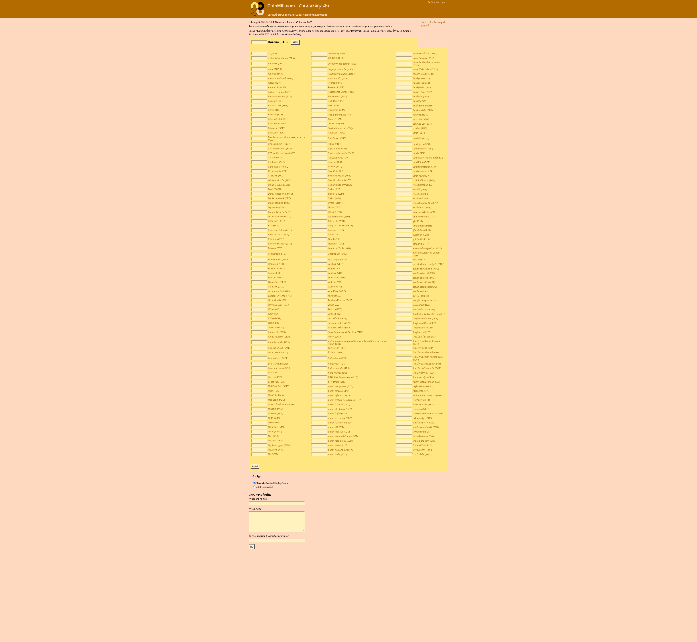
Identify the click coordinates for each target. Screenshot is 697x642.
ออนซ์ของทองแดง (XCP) (424, 278)
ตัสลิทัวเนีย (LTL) (420, 115)
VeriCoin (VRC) (335, 273)
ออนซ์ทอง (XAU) (420, 291)
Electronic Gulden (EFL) (280, 230)
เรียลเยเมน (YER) (421, 409)
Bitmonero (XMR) (276, 128)
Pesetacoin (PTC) (336, 87)
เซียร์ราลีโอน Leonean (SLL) (426, 382)
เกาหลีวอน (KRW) (421, 305)
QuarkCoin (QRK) (336, 123)
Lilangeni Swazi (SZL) (279, 368)
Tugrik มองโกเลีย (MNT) (339, 248)
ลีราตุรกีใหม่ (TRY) (421, 244)
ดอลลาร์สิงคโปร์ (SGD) (339, 432)
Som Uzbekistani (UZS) (339, 180)
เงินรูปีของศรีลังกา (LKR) (424, 323)
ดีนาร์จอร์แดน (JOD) (422, 83)
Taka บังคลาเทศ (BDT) (339, 216)
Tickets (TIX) (334, 239)
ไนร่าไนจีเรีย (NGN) (422, 454)
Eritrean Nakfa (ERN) (278, 234)
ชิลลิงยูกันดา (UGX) (337, 358)
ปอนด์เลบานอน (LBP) (423, 171)
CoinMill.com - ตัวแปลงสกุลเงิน (298, 5)
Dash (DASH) (275, 189)
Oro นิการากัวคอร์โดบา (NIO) (342, 64)
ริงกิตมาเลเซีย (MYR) (423, 226)
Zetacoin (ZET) (335, 314)
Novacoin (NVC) (276, 449)
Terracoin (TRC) (336, 230)
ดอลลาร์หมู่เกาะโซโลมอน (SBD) (343, 436)
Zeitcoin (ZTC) (335, 309)
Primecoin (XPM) (336, 110)
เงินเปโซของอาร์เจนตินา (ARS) (427, 364)
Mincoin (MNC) (275, 409)
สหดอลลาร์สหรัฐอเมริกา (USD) (427, 248)
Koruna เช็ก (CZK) (277, 332)
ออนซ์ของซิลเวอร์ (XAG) (424, 273)
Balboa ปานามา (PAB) (279, 92)
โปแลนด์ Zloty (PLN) (422, 445)
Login (442, 2)
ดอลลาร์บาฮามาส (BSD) (339, 422)
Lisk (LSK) (273, 372)
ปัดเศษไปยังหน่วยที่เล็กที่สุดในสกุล (272, 483)
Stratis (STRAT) (335, 203)
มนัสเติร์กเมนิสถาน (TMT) (425, 216)
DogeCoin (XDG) (276, 221)
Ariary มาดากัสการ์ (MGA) (280, 78)
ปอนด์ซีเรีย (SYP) (421, 138)
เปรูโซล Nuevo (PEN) (423, 386)
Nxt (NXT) (273, 454)
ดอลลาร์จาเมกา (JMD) (338, 391)
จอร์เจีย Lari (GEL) (337, 348)
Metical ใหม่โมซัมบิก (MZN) (281, 404)
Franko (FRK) (274, 273)
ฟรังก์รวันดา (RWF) (422, 207)
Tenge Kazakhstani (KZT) (340, 225)
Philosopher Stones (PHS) (341, 92)
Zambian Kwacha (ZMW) (340, 300)
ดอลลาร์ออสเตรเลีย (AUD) (340, 441)
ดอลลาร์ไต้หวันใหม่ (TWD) (425, 69)
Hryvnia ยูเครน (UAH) (278, 305)
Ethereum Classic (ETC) (280, 243)
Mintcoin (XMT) (275, 413)
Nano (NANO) (275, 431)
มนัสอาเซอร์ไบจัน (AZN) (424, 212)
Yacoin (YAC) (334, 296)
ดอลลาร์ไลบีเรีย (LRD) (423, 74)
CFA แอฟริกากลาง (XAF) (280, 148)
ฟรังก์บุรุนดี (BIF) (420, 198)
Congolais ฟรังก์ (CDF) (279, 167)
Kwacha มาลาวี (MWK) (279, 348)
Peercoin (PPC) (335, 83)
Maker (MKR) (274, 391)
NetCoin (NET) (275, 440)
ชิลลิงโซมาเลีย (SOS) (338, 373)
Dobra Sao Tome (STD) (279, 216)
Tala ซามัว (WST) (336, 221)
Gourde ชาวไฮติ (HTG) (279, 291)
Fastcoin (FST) (275, 248)
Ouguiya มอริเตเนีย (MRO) (340, 69)
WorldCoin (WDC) (337, 291)
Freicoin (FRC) (275, 277)
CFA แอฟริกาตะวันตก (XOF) (281, 153)
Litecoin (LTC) (275, 377)
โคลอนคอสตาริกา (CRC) (424, 441)
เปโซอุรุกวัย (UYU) (421, 391)
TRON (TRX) (334, 207)
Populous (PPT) (336, 101)
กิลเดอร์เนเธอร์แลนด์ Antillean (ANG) (345, 332)
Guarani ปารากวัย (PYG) (280, 296)
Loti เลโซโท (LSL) (276, 382)
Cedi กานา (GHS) (276, 162)
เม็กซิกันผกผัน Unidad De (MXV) (428, 395)
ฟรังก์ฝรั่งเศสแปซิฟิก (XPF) (425, 203)
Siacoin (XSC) (335, 166)
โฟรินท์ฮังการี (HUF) (422, 450)
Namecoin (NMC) (276, 427)
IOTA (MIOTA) (274, 318)
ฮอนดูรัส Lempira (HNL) (424, 300)
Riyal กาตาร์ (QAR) (337, 148)
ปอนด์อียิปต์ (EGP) (421, 162)
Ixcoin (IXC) (274, 323)
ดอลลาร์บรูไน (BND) (337, 413)
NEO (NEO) (274, 422)
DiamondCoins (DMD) (279, 203)
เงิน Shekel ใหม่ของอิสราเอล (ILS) (429, 314)
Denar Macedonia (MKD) (280, 194)
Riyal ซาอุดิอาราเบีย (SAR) (341, 153)
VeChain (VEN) (335, 264)
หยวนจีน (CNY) (420, 259)
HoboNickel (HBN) (277, 300)
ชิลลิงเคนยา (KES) (337, 364)
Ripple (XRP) (334, 144)
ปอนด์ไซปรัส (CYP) (422, 176)
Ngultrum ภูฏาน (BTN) (279, 445)
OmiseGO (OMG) (336, 53)
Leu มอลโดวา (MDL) (278, 358)
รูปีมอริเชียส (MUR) (422, 230)
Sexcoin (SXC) (335, 162)
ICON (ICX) (273, 314)
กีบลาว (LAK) (334, 337)
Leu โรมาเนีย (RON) (278, 364)
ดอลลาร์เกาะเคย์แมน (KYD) (341, 450)
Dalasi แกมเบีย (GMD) (279, 185)
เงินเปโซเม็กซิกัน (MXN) (424, 373)
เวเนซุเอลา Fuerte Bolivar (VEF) (428, 413)
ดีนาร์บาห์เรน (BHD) (422, 92)
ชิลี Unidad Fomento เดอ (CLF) (343, 377)
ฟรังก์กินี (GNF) (420, 189)
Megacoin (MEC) (276, 400)
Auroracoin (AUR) (277, 87)
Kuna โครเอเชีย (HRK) (279, 342)
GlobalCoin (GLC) (277, 282)
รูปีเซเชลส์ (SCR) (421, 235)
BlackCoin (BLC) (276, 132)
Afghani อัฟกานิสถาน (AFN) (281, 58)
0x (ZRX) (272, 53)
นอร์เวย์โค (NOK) (421, 119)
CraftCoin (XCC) (276, 175)
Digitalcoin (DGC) (277, 207)
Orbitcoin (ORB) (336, 58)
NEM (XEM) (274, 418)
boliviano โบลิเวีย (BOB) (339, 323)
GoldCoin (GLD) (276, 286)
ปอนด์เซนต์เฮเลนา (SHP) (425, 167)
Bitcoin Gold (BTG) (277, 123)
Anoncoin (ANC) (276, 63)
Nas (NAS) (273, 436)
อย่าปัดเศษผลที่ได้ (264, 487)
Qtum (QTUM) (335, 119)
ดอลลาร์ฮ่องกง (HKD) (338, 445)
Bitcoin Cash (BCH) (277, 119)
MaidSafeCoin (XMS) (278, 386)
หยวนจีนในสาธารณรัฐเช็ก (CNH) (428, 264)
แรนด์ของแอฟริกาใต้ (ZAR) (426, 427)
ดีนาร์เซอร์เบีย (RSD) (423, 105)
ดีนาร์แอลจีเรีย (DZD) (423, 110)
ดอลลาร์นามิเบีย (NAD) (339, 404)
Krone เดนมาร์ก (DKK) (279, 337)
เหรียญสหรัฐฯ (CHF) (422, 418)
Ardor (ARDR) (275, 69)
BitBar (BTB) (274, 110)
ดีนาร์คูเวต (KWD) (421, 78)
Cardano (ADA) (275, 157)
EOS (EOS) (273, 225)
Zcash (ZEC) (334, 305)
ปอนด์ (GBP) (419, 133)
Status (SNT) (334, 189)
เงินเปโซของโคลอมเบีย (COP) (427, 368)
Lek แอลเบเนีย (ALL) (278, 352)
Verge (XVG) (334, 268)
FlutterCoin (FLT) (276, 268)
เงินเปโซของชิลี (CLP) (423, 348)
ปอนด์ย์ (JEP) (419, 153)
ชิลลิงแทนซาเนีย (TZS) (339, 368)
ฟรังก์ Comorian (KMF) (424, 185)
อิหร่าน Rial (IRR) (421, 296)
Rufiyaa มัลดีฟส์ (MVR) (339, 158)
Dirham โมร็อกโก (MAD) (279, 212)
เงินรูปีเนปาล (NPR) (422, 332)
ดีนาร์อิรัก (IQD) (420, 101)
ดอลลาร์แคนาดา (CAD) (424, 58)
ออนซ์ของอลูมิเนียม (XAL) (425, 287)
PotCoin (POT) (335, 105)
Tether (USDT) (335, 234)
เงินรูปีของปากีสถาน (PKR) (425, 318)
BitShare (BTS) (275, 114)
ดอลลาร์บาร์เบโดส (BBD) (340, 418)
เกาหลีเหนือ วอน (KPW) (424, 309)
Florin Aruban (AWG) (278, 259)
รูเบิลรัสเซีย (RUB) (421, 239)
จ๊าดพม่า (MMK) (335, 352)
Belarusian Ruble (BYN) (280, 96)
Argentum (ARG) (276, 74)
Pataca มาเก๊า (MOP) (338, 78)
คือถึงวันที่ (268, 22)
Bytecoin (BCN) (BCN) (279, 144)
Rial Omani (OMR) (337, 138)
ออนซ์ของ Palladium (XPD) (426, 269)
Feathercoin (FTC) (277, 254)
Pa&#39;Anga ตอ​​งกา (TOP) (341, 74)
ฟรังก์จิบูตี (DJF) (420, 194)
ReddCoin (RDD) (336, 132)
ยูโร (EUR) (418, 221)
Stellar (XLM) (334, 198)
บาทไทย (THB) (420, 128)
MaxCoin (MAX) (276, 395)
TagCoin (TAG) (335, 212)
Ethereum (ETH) (276, 239)
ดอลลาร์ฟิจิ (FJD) (336, 427)
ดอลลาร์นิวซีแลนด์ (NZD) (340, 409)
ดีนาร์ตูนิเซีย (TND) (422, 87)
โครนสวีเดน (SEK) (421, 432)
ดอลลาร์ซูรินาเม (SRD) (339, 395)
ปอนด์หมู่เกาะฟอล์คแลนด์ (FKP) (428, 158)
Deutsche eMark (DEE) (279, 198)
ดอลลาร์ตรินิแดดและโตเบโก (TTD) (344, 400)
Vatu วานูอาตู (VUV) (337, 259)
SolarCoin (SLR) (336, 171)
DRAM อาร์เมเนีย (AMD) (279, 180)
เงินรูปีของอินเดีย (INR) (423, 327)
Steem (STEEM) (336, 194)
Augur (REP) (274, 83)
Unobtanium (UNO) (337, 254)
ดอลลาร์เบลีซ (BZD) (337, 454)
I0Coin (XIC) (274, 309)
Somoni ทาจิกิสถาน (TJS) (340, 185)
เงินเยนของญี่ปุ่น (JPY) (423, 377)
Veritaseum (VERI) (337, 277)
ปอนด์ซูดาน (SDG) (422, 144)
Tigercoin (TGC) (336, 243)
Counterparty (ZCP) (277, 171)
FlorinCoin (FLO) (276, 264)
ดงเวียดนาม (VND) (337, 382)
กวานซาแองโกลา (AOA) (339, 327)
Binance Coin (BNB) (278, 105)
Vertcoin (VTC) (335, 282)
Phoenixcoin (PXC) (337, 96)
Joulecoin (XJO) (276, 327)
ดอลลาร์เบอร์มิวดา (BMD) (425, 53)
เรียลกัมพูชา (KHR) (422, 400)
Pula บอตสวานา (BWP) (339, 115)
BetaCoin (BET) (276, 101)
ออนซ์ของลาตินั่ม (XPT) (424, 282)
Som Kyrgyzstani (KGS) (339, 175)
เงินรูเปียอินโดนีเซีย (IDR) (424, 337)
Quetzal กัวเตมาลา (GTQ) (340, 128)
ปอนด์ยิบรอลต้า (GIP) (423, 148)
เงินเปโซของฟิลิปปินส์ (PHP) (426, 352)
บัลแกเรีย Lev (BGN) (422, 124)
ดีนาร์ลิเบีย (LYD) (421, 96)
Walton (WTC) (335, 286)
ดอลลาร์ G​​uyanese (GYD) (340, 386)
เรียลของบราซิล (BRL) (423, 404)
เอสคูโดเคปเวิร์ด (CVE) (424, 422)
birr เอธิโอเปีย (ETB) (337, 318)
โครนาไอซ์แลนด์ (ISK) (423, 436)
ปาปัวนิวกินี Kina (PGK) (424, 180)
